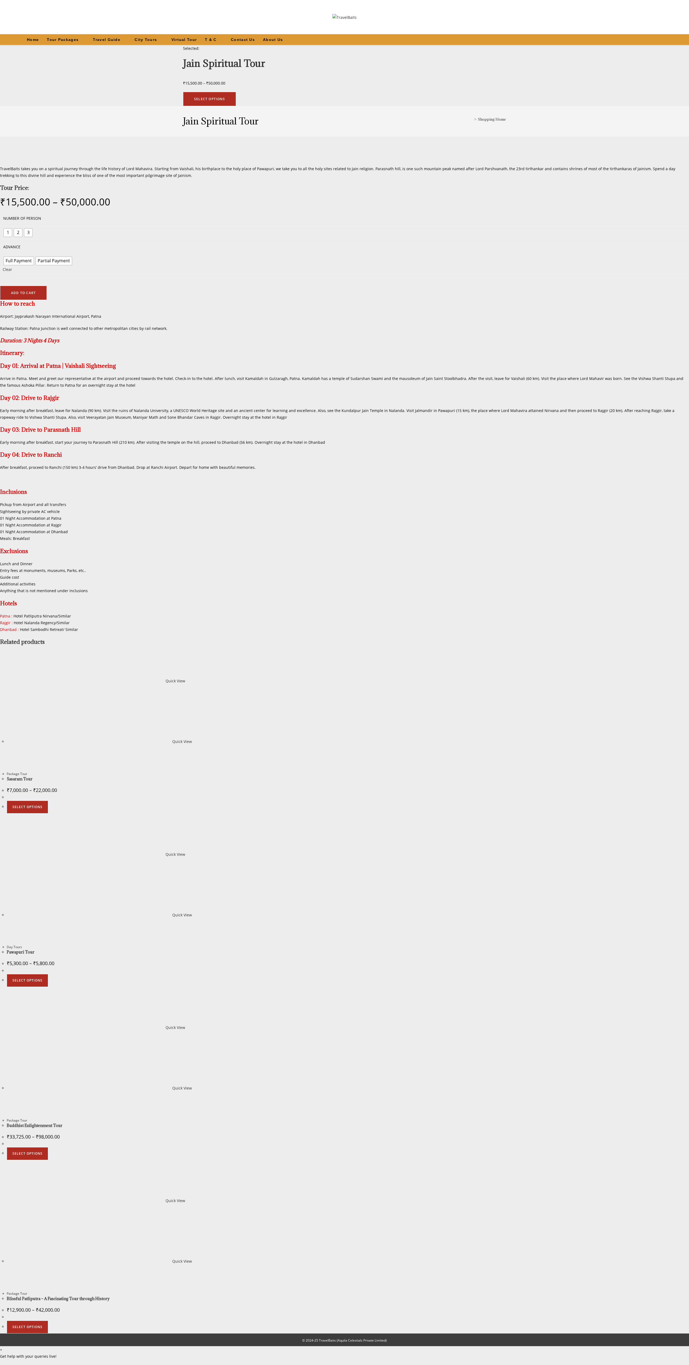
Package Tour (17, 773)
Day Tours (14, 947)
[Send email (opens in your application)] (671, 39)
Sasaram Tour (20, 778)
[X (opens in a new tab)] (641, 39)
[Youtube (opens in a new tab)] (663, 39)
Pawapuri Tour (20, 952)
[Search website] (683, 40)
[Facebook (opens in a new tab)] (648, 39)
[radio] (8, 233)
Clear (7, 269)
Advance (11, 246)
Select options (27, 807)
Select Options (209, 99)
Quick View (174, 680)
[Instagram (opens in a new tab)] (656, 39)
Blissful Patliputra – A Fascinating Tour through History (58, 1298)
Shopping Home (492, 119)
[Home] (471, 119)
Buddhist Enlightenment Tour (34, 1125)
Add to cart (23, 293)
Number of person (22, 218)
